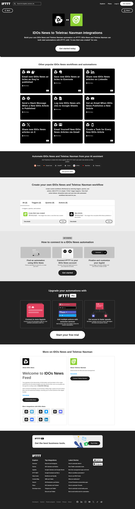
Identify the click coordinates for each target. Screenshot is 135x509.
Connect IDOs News (30, 399)
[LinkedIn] (81, 502)
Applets (34, 469)
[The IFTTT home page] (6, 3)
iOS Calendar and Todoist (52, 485)
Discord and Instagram (51, 463)
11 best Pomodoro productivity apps (78, 482)
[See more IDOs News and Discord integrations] (57, 411)
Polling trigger (33, 215)
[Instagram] (85, 502)
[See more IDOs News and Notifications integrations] (43, 411)
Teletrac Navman (68, 33)
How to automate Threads (75, 485)
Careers (42, 502)
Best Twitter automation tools (76, 466)
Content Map (35, 479)
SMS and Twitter (49, 479)
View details (27, 221)
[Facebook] (77, 502)
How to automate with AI (74, 463)
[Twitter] (93, 502)
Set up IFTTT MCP (67, 171)
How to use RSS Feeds (74, 476)
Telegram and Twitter (50, 488)
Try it (63, 221)
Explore (102, 3)
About (69, 502)
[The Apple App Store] (98, 460)
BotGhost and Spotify (50, 476)
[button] (67, 273)
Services (34, 463)
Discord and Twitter (50, 491)
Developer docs (36, 488)
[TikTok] (97, 502)
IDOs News (41, 33)
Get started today (67, 48)
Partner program (50, 502)
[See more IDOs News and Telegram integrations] (29, 411)
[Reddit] (101, 502)
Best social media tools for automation (78, 491)
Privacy (64, 502)
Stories (34, 466)
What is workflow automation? (76, 473)
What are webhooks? (74, 479)
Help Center (35, 476)
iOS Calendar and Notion (51, 466)
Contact (59, 502)
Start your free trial (67, 334)
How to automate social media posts (78, 488)
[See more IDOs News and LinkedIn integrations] (43, 419)
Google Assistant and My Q (52, 473)
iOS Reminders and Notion (52, 482)
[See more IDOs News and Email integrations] (29, 419)
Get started (126, 3)
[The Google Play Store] (98, 464)
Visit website (25, 395)
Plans (110, 3)
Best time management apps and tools (78, 469)
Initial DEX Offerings (43, 385)
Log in (116, 3)
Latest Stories (73, 460)
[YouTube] (89, 502)
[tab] (24, 203)
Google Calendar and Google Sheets (54, 469)
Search (34, 482)
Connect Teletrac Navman (80, 378)
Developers (35, 502)
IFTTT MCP (35, 473)
